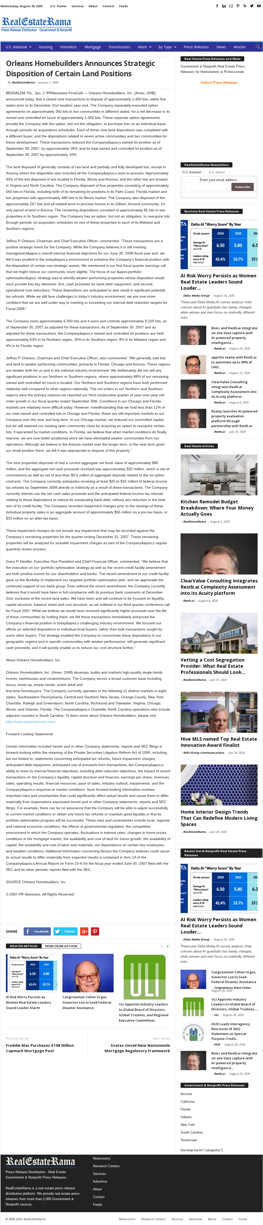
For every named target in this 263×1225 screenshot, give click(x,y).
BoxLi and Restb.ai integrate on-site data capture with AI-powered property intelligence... (234, 335)
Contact (108, 6)
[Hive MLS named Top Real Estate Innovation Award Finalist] (219, 712)
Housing (45, 46)
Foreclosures (119, 46)
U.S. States (58, 6)
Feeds (123, 6)
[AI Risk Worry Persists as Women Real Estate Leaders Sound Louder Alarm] (31, 973)
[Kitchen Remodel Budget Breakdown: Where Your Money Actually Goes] (219, 474)
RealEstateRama (23, 82)
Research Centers (106, 1166)
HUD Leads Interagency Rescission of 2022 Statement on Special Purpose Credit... (230, 1031)
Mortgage (92, 46)
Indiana (186, 1117)
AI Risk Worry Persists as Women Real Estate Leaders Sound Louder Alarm (28, 1002)
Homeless (68, 46)
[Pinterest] (238, 6)
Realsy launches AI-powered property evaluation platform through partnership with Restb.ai (234, 418)
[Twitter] (252, 6)
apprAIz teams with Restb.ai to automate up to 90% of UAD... (234, 362)
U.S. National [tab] (191, 172)
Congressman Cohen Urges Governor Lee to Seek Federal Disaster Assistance (86, 1002)
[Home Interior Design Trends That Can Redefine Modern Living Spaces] (219, 785)
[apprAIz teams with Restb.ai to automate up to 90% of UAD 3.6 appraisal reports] (193, 364)
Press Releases (196, 46)
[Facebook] (217, 6)
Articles (240, 46)
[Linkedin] (224, 6)
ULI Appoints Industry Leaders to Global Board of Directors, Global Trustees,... (234, 1004)
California (187, 1102)
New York (188, 1125)
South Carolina (191, 1132)
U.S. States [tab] (217, 172)
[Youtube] (259, 6)
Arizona (186, 1094)
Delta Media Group (196, 295)
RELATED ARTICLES (23, 946)
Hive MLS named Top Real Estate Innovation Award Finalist (219, 742)
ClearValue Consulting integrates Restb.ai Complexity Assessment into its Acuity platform (234, 389)
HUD (217, 1044)
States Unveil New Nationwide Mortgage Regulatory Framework (137, 1048)
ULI (216, 1015)
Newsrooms (101, 1158)
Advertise (100, 1181)
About (93, 6)
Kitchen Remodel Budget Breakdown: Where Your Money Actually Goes (217, 507)
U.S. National (16, 46)
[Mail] (231, 6)
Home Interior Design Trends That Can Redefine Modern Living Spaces (219, 818)
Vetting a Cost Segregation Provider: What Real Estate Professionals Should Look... (213, 666)
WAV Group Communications (203, 753)
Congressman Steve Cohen (232, 988)
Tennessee (189, 1140)
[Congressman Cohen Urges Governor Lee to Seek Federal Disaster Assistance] (88, 973)
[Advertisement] (169, 24)
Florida (186, 1109)
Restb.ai (219, 348)
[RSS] (245, 6)
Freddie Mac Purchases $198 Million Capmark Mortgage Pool (40, 1048)
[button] (255, 47)
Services (77, 6)
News (221, 46)
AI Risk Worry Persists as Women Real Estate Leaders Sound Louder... (218, 281)
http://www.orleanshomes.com (30, 722)
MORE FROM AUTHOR (61, 946)
